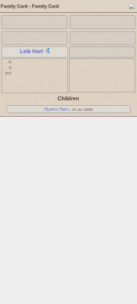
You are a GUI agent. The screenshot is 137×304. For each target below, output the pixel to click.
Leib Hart (31, 51)
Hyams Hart (55, 109)
